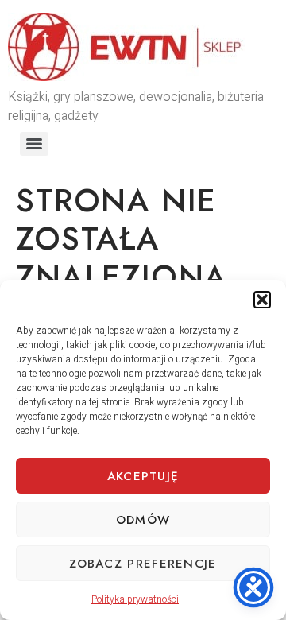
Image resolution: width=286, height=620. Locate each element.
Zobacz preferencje (142, 563)
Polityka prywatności (135, 599)
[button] (262, 300)
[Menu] (34, 144)
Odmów (143, 520)
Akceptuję (143, 476)
